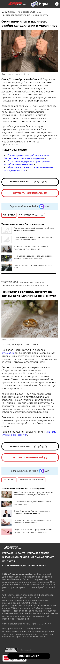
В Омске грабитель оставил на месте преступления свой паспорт (31, 248)
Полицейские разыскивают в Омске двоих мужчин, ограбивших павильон (33, 257)
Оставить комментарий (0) (30, 193)
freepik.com (7, 339)
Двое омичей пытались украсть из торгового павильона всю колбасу (34, 238)
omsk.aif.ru (7, 353)
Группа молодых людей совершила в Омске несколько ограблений (34, 229)
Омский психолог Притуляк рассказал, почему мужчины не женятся (32, 512)
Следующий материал (29, 656)
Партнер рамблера (27, 650)
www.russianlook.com (19, 74)
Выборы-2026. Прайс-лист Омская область (28, 557)
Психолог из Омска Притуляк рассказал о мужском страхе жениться (33, 521)
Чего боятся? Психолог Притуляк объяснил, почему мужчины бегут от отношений (34, 493)
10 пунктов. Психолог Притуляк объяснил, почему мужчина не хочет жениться (33, 531)
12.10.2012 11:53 (8, 12)
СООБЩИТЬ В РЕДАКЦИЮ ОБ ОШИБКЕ (24, 565)
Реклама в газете (38, 553)
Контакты (8, 561)
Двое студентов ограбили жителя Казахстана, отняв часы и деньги (26, 157)
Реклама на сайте (13, 553)
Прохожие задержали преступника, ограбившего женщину (27, 163)
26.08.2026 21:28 (9, 282)
